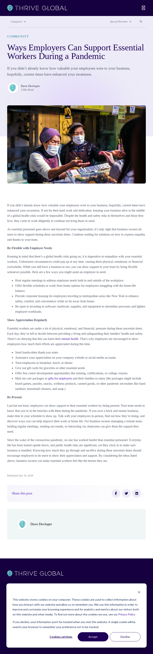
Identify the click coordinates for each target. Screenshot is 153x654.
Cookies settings (61, 636)
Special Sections (119, 21)
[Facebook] (116, 493)
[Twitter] (126, 493)
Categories (16, 21)
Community (18, 36)
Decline (125, 636)
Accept (93, 636)
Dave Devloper (30, 86)
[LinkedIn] (136, 493)
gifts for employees (59, 378)
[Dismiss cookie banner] (139, 592)
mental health (70, 338)
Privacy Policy (126, 614)
